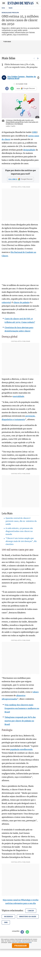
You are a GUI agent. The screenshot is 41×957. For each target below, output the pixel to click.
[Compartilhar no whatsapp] (12, 88)
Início (3, 8)
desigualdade (29, 150)
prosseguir (20, 945)
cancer (31, 911)
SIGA (18, 88)
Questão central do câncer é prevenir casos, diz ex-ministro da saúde (21, 521)
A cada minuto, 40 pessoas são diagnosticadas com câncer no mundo (19, 531)
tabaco (36, 692)
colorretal (6, 302)
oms (6, 922)
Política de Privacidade (24, 942)
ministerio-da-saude (27, 916)
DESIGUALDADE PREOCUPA (10, 12)
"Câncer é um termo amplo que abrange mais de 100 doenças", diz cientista (21, 541)
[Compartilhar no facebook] (7, 88)
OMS (34, 132)
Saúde (10, 8)
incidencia (8, 916)
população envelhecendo (21, 749)
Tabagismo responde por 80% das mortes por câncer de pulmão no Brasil (20, 720)
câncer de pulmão (21, 302)
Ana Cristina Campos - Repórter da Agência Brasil (21, 77)
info (38, 77)
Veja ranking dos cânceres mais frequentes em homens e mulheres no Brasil (22, 708)
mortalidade (18, 396)
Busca (37, 3)
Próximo (38, 58)
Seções (4, 3)
